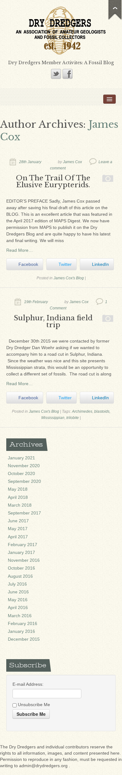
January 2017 (21, 552)
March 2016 (20, 615)
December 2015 (24, 639)
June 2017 (18, 520)
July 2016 (17, 583)
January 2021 (21, 457)
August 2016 (20, 576)
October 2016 (21, 568)
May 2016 (18, 599)
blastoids (101, 411)
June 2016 (18, 591)
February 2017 (22, 544)
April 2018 (18, 497)
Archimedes (82, 411)
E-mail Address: (28, 684)
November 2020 (24, 465)
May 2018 (18, 489)
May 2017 (18, 528)
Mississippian (52, 418)
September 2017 (24, 512)
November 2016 (24, 560)
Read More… (19, 250)
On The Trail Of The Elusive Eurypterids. (53, 181)
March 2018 (20, 505)
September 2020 (24, 481)
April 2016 (18, 607)
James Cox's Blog (68, 278)
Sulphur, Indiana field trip (53, 321)
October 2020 (21, 473)
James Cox (72, 162)
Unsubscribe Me (33, 704)
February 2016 (22, 623)
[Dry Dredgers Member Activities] (61, 30)
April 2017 (18, 536)
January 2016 (21, 631)
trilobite (72, 418)
